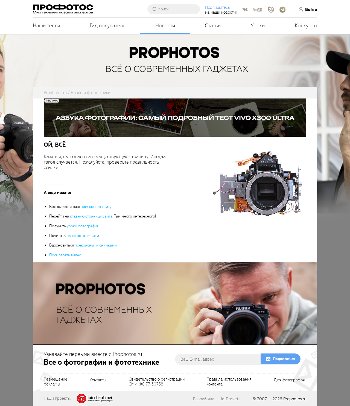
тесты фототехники (82, 235)
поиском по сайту (96, 206)
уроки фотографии (83, 226)
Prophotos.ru (294, 399)
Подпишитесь (217, 7)
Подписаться (284, 358)
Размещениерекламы (55, 382)
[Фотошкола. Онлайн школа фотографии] (95, 398)
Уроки (258, 25)
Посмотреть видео (65, 255)
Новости (165, 25)
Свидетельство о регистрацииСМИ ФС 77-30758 (157, 382)
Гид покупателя (108, 25)
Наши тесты (46, 25)
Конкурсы (306, 25)
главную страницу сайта (91, 216)
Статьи (213, 25)
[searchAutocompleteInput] (176, 9)
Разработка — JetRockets (216, 399)
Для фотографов (289, 380)
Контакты (97, 380)
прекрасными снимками (96, 245)
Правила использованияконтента (229, 382)
